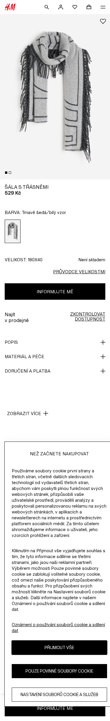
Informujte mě (55, 291)
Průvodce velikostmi (79, 271)
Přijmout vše (59, 647)
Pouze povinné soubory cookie (59, 670)
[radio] (13, 231)
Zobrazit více (24, 413)
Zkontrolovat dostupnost (87, 316)
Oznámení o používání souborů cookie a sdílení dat (58, 627)
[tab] (6, 172)
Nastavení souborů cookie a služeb (59, 694)
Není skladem (91, 259)
